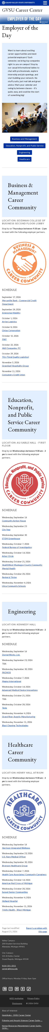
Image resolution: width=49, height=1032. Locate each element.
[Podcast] (23, 989)
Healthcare (24, 159)
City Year (6, 529)
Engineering (24, 152)
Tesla (4, 708)
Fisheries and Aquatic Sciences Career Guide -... (22, 1020)
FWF (4, 339)
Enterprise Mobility (11, 313)
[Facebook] (5, 989)
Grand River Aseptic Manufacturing (18, 717)
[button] (45, 2)
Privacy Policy (33, 998)
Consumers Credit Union (13, 375)
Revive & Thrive (9, 577)
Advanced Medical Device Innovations (20, 690)
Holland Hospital (10, 901)
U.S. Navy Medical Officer (14, 857)
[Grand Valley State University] (18, 3)
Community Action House (14, 521)
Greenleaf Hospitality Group (15, 366)
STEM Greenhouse (11, 538)
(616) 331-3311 (9, 966)
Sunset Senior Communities (15, 892)
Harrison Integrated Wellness (16, 848)
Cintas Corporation (11, 330)
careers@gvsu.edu (10, 969)
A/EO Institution (17, 998)
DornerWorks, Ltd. (11, 655)
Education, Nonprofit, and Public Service (24, 146)
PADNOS (6, 672)
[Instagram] (11, 989)
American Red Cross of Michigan (17, 883)
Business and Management (24, 139)
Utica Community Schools (14, 586)
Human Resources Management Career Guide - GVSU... (22, 1027)
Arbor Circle (8, 556)
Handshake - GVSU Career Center (16, 1015)
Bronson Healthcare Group (15, 866)
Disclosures (17, 1003)
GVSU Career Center (22, 10)
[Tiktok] (29, 989)
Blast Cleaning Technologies (15, 725)
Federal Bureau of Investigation (17, 547)
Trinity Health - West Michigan (16, 910)
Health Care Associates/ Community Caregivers (24, 874)
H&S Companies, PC (11, 348)
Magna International (11, 681)
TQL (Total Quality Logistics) (15, 357)
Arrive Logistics (9, 322)
